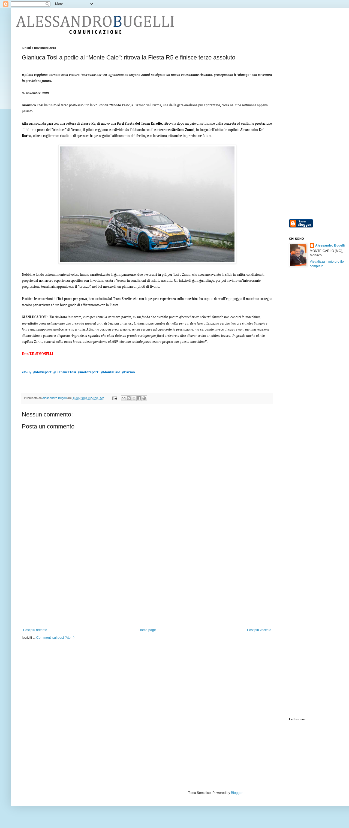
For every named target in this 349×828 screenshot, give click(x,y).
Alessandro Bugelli (330, 245)
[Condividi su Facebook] (139, 398)
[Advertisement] (147, 587)
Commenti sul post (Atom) (55, 638)
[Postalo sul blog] (128, 398)
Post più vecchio (259, 630)
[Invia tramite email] (123, 398)
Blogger (236, 793)
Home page (147, 630)
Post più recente (35, 630)
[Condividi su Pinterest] (144, 398)
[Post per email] (114, 398)
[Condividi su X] (134, 398)
